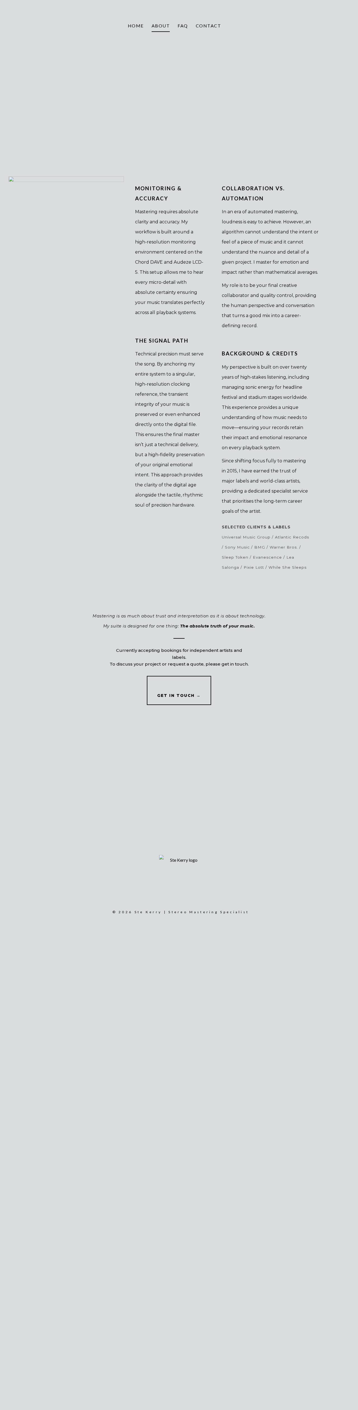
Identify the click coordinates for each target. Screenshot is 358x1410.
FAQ (183, 25)
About (161, 25)
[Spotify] (339, 26)
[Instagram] (329, 26)
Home (136, 25)
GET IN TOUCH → (179, 695)
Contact (208, 25)
